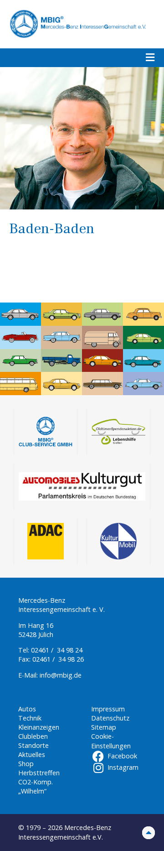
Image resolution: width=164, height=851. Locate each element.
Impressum (108, 709)
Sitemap (103, 727)
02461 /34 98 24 (56, 650)
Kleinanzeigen (38, 727)
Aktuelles (31, 754)
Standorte (33, 745)
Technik (29, 718)
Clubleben (33, 736)
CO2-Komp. (35, 782)
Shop (26, 763)
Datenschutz (110, 718)
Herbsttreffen (39, 772)
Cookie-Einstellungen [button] (111, 741)
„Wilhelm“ (32, 791)
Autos (27, 709)
